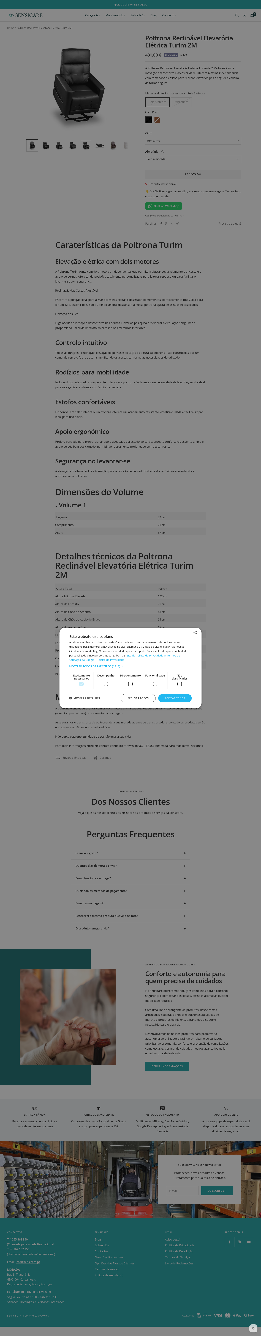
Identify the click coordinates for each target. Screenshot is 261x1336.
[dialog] (130, 668)
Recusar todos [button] (138, 698)
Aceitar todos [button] (175, 698)
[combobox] (195, 632)
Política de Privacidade (110, 659)
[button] (130, 666)
